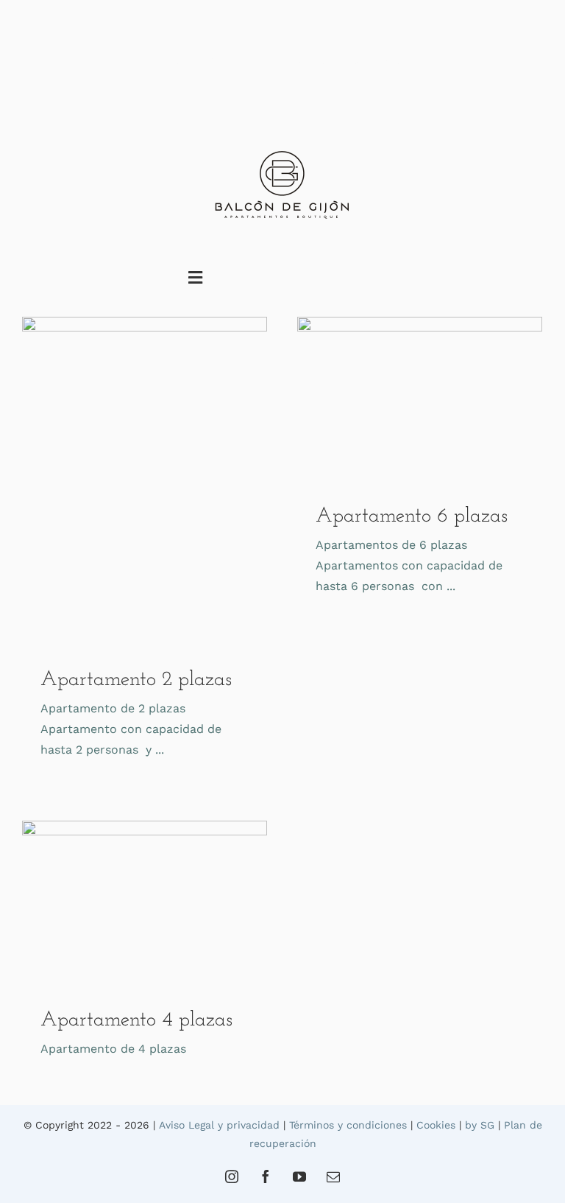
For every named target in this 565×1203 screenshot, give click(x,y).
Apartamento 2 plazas (136, 680)
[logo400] (282, 153)
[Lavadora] (144, 480)
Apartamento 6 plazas (412, 516)
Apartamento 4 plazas (136, 1020)
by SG (479, 1125)
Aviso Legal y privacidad (219, 1125)
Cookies (435, 1125)
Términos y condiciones (348, 1125)
